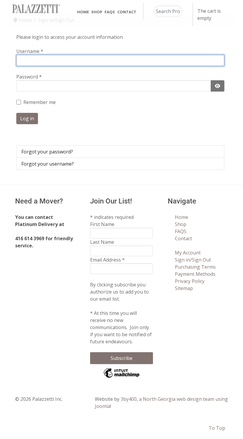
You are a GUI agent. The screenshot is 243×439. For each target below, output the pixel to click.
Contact (183, 238)
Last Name (102, 242)
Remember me (39, 102)
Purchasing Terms (195, 267)
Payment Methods (195, 274)
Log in (27, 118)
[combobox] (168, 11)
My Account (188, 252)
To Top (217, 428)
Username (29, 51)
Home (181, 217)
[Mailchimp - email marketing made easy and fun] (121, 377)
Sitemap (184, 288)
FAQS (180, 231)
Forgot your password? (47, 151)
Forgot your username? (47, 164)
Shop (180, 224)
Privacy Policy (189, 281)
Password (29, 76)
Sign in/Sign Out (193, 260)
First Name (102, 224)
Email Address (107, 260)
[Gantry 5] (36, 8)
